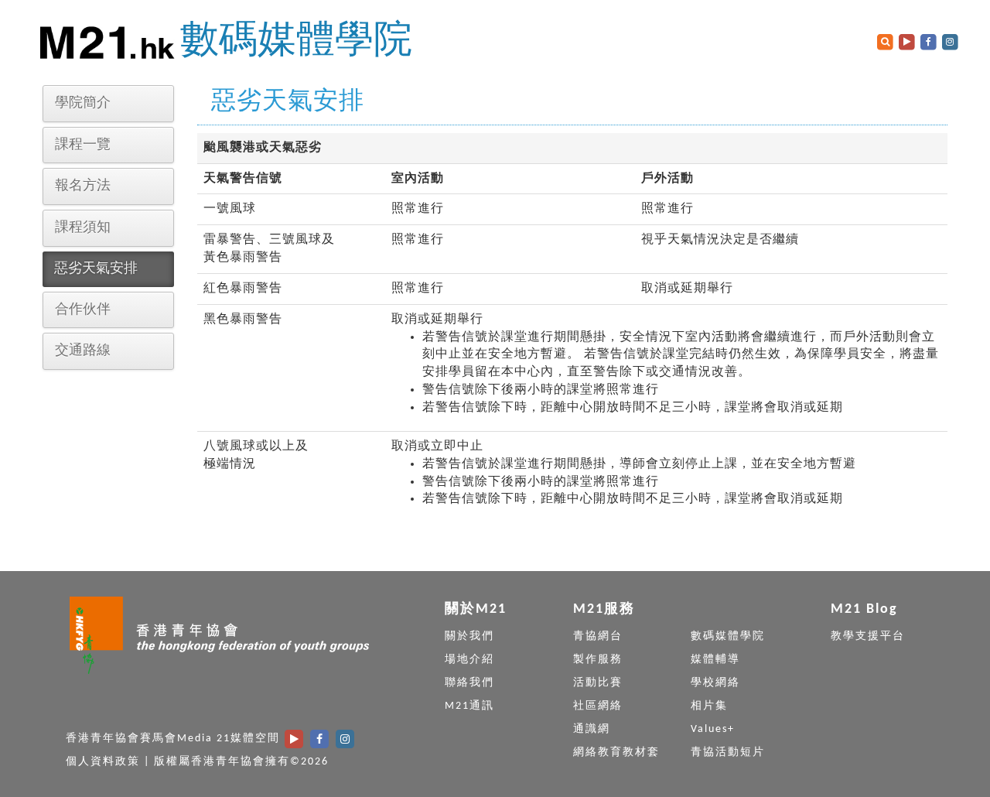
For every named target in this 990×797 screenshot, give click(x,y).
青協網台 (598, 636)
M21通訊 (469, 706)
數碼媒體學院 (296, 42)
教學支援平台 (868, 636)
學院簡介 (83, 103)
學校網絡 (715, 683)
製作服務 (598, 659)
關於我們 (469, 636)
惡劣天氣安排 (96, 269)
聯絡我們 (469, 683)
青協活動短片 (728, 752)
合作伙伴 (83, 310)
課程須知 (83, 228)
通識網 (591, 729)
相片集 (709, 706)
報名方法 (83, 186)
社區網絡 (598, 706)
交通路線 (83, 351)
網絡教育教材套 (616, 752)
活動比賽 (598, 683)
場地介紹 (469, 659)
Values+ (713, 729)
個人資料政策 (103, 762)
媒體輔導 (715, 659)
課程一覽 (83, 145)
